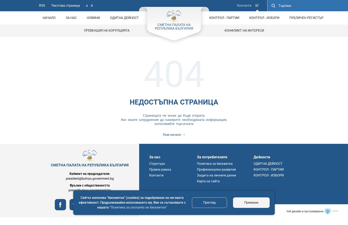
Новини (93, 18)
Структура (157, 164)
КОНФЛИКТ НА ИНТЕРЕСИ (244, 30)
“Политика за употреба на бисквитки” (138, 207)
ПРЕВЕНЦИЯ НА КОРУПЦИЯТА (106, 30)
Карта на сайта (208, 181)
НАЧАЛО (49, 18)
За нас (71, 18)
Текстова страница (65, 5)
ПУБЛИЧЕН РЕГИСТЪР (306, 18)
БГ (257, 5)
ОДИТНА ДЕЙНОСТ (124, 18)
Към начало (172, 135)
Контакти (244, 5)
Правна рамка (160, 169)
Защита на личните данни (216, 175)
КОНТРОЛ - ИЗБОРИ (264, 18)
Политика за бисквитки (215, 164)
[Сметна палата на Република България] (331, 211)
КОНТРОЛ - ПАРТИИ (224, 18)
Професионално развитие (216, 169)
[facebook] (60, 209)
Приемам (251, 202)
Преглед (209, 202)
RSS (42, 5)
